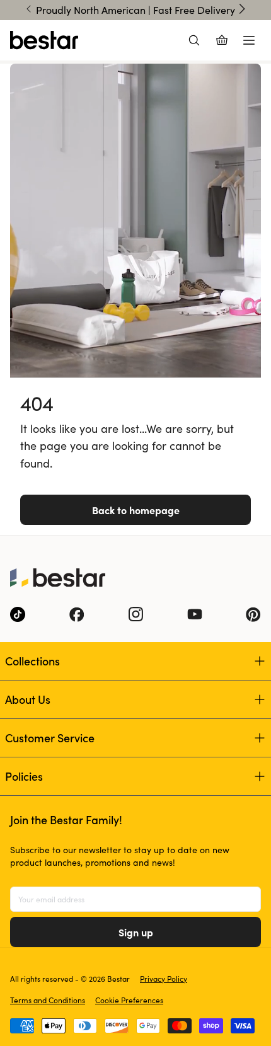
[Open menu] (249, 40)
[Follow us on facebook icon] (76, 614)
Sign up (135, 932)
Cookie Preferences (129, 1000)
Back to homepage (136, 510)
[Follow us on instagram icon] (135, 614)
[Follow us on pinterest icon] (253, 614)
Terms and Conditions (47, 1000)
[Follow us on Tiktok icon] (17, 614)
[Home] (44, 40)
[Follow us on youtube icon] (194, 614)
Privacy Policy (163, 979)
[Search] (194, 40)
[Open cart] (221, 40)
